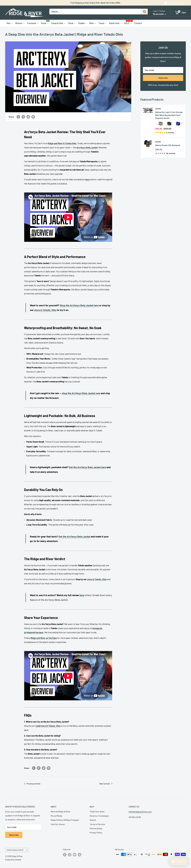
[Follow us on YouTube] (74, 854)
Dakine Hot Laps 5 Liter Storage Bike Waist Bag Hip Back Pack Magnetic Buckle (169, 115)
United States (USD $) (15, 850)
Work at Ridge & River (60, 811)
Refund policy (96, 828)
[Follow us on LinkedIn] (79, 854)
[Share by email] (33, 117)
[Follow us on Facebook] (65, 854)
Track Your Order (97, 811)
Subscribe (163, 78)
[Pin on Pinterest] (23, 117)
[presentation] (182, 124)
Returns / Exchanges (99, 816)
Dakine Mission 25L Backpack (167, 145)
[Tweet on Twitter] (28, 117)
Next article (105, 783)
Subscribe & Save (176, 3)
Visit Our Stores (58, 824)
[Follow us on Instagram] (69, 854)
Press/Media (56, 816)
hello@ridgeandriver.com (140, 811)
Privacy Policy (96, 832)
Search (93, 820)
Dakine (158, 109)
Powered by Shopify (13, 860)
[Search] (144, 11)
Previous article (33, 783)
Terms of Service (97, 824)
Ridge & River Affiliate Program (65, 820)
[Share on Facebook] (18, 117)
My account (158, 14)
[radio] (160, 123)
